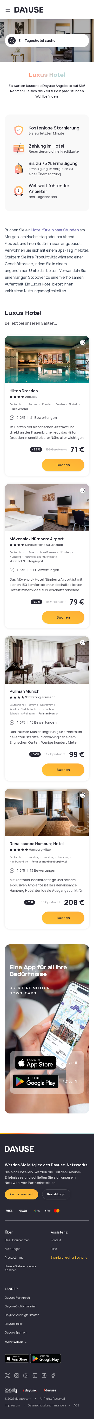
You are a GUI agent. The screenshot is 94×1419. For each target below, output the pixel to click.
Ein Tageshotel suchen (38, 40)
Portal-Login (56, 1194)
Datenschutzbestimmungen (47, 1405)
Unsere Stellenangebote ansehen (20, 1268)
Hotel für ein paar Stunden (55, 230)
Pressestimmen (15, 1257)
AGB (76, 1405)
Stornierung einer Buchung (69, 1257)
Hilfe (54, 1249)
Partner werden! (22, 1194)
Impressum (12, 1405)
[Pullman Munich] (47, 708)
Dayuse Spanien (16, 1332)
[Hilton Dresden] (47, 406)
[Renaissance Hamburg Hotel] (47, 859)
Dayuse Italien (14, 1324)
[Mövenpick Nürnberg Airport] (47, 556)
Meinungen (12, 1249)
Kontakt (56, 1240)
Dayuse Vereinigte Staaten (22, 1315)
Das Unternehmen (17, 1240)
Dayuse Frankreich (17, 1298)
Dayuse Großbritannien (20, 1306)
